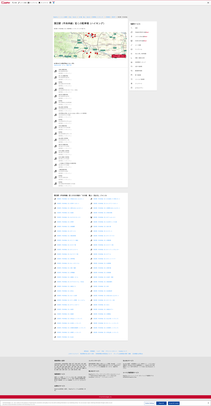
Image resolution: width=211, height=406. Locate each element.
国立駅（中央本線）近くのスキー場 (66, 245)
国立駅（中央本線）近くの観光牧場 (66, 235)
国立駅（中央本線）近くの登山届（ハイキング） (106, 332)
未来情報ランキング (66, 378)
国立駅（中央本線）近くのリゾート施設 (67, 240)
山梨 (57, 366)
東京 (70, 365)
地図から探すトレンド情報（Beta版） (106, 363)
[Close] (208, 403)
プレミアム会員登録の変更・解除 (122, 353)
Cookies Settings (149, 403)
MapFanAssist (94, 375)
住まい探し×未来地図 (76, 377)
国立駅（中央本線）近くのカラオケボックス (68, 217)
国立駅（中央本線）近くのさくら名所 (67, 295)
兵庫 (84, 366)
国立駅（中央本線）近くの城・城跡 (66, 268)
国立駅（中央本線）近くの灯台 (65, 291)
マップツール (67, 377)
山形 (82, 363)
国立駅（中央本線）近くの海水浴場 (103, 212)
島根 (65, 368)
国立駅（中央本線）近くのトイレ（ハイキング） (106, 323)
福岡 (57, 369)
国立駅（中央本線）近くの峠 (101, 286)
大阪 (78, 366)
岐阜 (63, 366)
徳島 (77, 368)
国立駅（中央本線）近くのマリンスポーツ (68, 304)
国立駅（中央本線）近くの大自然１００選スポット (107, 199)
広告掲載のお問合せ (137, 353)
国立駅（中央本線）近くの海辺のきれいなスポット (70, 199)
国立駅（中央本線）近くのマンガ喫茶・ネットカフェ (71, 300)
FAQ (103, 351)
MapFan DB (148, 365)
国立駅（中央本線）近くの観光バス (66, 286)
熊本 (66, 369)
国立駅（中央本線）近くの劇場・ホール (67, 277)
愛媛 (83, 368)
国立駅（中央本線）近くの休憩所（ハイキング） (106, 327)
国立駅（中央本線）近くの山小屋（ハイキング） (106, 318)
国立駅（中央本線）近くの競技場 (102, 240)
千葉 (67, 365)
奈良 (55, 368)
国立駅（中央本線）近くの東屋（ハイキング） (69, 332)
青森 (70, 363)
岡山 (68, 368)
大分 (69, 369)
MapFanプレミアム (94, 374)
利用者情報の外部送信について (104, 353)
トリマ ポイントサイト (107, 377)
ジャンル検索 (63, 17)
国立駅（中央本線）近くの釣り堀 (102, 226)
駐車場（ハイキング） (98, 17)
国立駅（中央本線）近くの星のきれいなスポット (70, 208)
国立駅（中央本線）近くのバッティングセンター (106, 249)
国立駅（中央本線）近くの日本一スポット (68, 203)
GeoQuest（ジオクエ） (95, 377)
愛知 (69, 366)
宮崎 (72, 369)
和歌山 (59, 368)
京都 (81, 366)
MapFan (55, 17)
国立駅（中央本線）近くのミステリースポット (106, 203)
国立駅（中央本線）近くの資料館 (102, 263)
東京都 (108, 17)
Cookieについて (123, 351)
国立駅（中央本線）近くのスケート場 (103, 245)
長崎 (63, 369)
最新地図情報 (92, 363)
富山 (80, 365)
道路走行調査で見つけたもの (105, 365)
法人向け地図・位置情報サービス (131, 363)
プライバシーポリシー (111, 351)
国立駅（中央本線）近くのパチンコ (103, 231)
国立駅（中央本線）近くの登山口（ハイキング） (70, 318)
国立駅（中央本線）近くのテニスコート (67, 249)
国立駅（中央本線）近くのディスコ (66, 231)
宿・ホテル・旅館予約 (112, 366)
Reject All (161, 403)
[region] (90, 45)
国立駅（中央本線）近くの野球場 (66, 258)
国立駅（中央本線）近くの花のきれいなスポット (106, 295)
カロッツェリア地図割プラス (146, 375)
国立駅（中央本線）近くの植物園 (66, 226)
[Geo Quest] (53, 2)
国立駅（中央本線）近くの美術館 (102, 272)
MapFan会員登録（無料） (61, 389)
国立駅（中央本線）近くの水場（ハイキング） (69, 323)
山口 (74, 368)
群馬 (61, 365)
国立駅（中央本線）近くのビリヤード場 (67, 254)
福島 (85, 363)
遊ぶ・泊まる (72, 17)
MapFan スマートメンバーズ (130, 375)
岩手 (73, 363)
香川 (80, 368)
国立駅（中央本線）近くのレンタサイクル (68, 263)
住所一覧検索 (75, 378)
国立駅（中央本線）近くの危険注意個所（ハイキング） (71, 327)
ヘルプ (98, 351)
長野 (60, 366)
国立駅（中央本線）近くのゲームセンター (105, 217)
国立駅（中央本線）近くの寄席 (65, 222)
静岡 (66, 366)
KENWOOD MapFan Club (129, 377)
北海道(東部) (57, 363)
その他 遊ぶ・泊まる (84, 17)
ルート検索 (60, 377)
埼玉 (64, 365)
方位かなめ (113, 375)
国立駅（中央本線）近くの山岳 (65, 337)
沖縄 (79, 369)
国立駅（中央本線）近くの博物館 (66, 272)
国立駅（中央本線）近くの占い (102, 304)
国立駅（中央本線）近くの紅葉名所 (103, 291)
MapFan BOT (102, 375)
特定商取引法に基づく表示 (87, 353)
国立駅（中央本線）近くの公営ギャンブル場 (105, 222)
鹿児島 (75, 369)
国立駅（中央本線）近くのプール (102, 254)
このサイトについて (73, 353)
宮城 (76, 363)
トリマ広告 (142, 366)
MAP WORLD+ (134, 366)
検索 (55, 377)
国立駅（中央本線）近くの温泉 (65, 212)
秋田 (79, 363)
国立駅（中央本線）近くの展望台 (102, 314)
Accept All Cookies (174, 403)
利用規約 (92, 351)
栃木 (58, 365)
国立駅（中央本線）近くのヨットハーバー (105, 258)
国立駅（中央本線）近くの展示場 (102, 268)
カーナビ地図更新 (101, 366)
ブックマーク (76, 380)
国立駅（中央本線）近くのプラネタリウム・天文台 (70, 281)
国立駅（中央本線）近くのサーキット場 (104, 300)
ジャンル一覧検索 (67, 380)
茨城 (55, 365)
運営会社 (86, 351)
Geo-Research (149, 366)
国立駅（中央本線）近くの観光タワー (103, 309)
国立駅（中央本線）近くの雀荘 (65, 309)
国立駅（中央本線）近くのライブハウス (104, 235)
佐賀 (60, 369)
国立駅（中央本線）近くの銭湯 (65, 314)
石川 (83, 365)
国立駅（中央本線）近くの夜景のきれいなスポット (107, 208)
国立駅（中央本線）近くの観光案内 (103, 281)
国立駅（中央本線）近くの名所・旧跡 (103, 277)
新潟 (77, 365)
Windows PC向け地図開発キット (136, 365)
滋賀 (75, 366)
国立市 (113, 17)
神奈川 (74, 365)
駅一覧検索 (59, 380)
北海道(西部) (65, 363)
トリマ (108, 375)
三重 (72, 366)
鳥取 (62, 368)
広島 (71, 368)
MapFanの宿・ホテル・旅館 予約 (62, 65)
